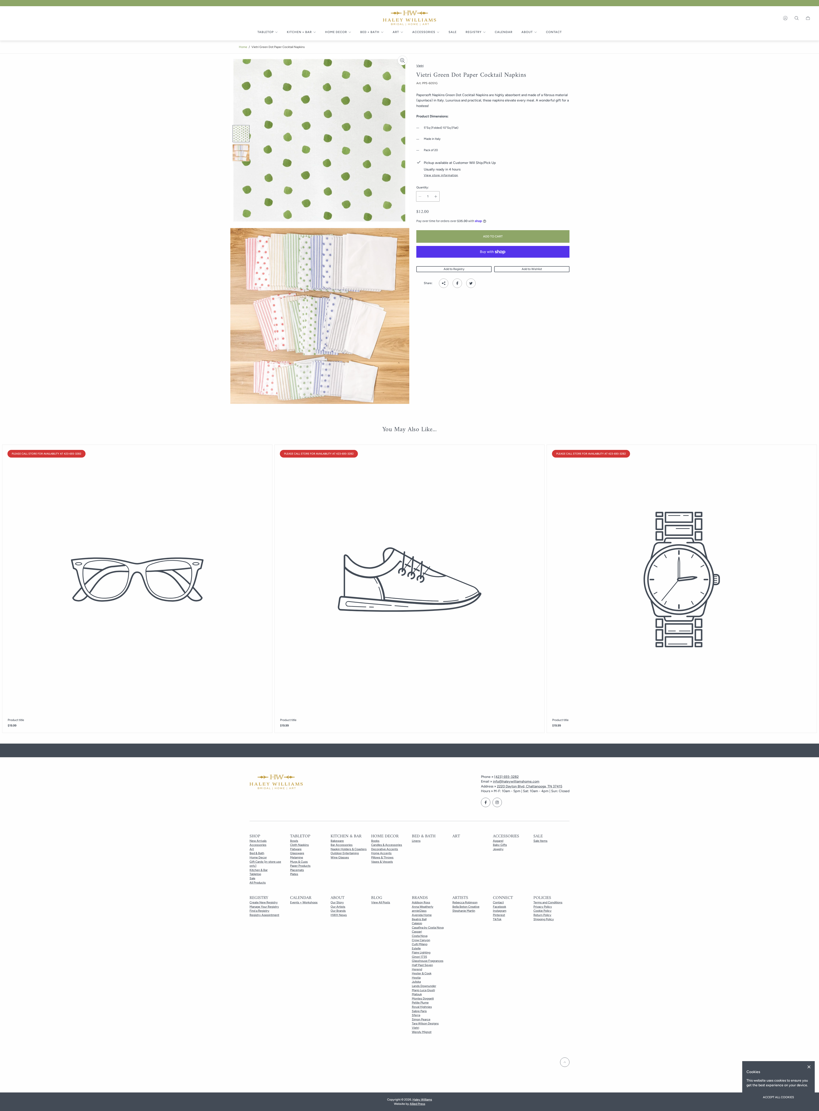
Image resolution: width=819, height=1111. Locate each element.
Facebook (499, 907)
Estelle (416, 948)
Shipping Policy (543, 919)
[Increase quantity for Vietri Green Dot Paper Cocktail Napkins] (435, 196)
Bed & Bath (257, 853)
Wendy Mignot (421, 1032)
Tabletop (255, 874)
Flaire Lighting (421, 952)
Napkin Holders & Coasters (349, 849)
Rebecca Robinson (465, 902)
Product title (16, 720)
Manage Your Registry (264, 907)
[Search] (796, 18)
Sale (252, 878)
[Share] (443, 283)
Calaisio (417, 923)
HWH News (339, 915)
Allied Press (417, 1104)
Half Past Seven (422, 965)
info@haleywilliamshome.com (516, 781)
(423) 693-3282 (506, 777)
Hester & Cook (421, 973)
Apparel (498, 841)
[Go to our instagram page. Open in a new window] (497, 802)
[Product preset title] (137, 579)
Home (243, 47)
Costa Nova (419, 936)
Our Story (337, 902)
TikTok (497, 919)
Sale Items (540, 841)
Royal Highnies (422, 1007)
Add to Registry (454, 269)
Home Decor (258, 857)
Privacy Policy (542, 907)
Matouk (417, 994)
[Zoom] (402, 60)
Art (252, 849)
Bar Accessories (342, 845)
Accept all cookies (778, 1097)
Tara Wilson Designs (425, 1023)
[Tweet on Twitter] (471, 283)
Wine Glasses (340, 857)
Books (375, 841)
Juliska (416, 982)
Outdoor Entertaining (345, 853)
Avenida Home (422, 915)
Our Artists (338, 907)
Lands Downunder (424, 986)
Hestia (416, 978)
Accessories (258, 845)
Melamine (296, 857)
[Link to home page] (276, 782)
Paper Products (300, 866)
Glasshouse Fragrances (427, 961)
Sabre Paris (419, 1011)
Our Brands (338, 911)
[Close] (809, 1067)
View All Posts (380, 902)
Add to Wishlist (532, 269)
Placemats (297, 870)
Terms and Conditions (547, 902)
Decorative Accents (384, 849)
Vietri (415, 1028)
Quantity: (422, 187)
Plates (294, 874)
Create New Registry (264, 902)
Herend (417, 969)
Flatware (296, 849)
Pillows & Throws (382, 857)
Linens (416, 841)
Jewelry (498, 849)
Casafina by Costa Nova (428, 927)
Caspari (417, 931)
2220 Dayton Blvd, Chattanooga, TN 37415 (529, 786)
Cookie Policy (542, 911)
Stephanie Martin (463, 911)
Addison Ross (421, 902)
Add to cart (493, 236)
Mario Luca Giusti (423, 990)
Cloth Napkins (299, 845)
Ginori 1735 (419, 957)
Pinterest (499, 915)
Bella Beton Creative (465, 907)
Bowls (294, 841)
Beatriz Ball (419, 919)
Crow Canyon (421, 940)
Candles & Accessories (386, 845)
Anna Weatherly (422, 907)
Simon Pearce (421, 1019)
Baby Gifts (500, 845)
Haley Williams (422, 1099)
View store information (441, 175)
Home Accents (381, 853)
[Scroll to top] (564, 1062)
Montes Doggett (423, 998)
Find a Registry (259, 911)
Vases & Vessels (382, 862)
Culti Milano (419, 944)
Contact (498, 902)
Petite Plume (420, 1002)
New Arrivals (258, 841)
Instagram (499, 911)
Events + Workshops (304, 902)
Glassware (297, 853)
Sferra (416, 1015)
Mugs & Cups (299, 862)
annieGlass (419, 911)
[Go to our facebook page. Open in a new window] (485, 802)
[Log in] (785, 18)
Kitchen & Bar (259, 870)
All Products (258, 882)
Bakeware (337, 841)
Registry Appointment (264, 915)
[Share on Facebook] (457, 283)
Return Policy (542, 915)
